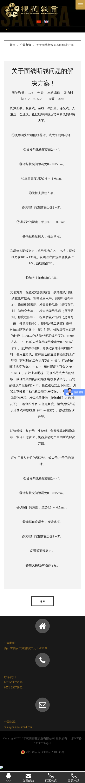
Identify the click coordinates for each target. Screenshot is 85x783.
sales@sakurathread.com (18, 727)
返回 (42, 601)
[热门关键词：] (7, 29)
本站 (61, 99)
